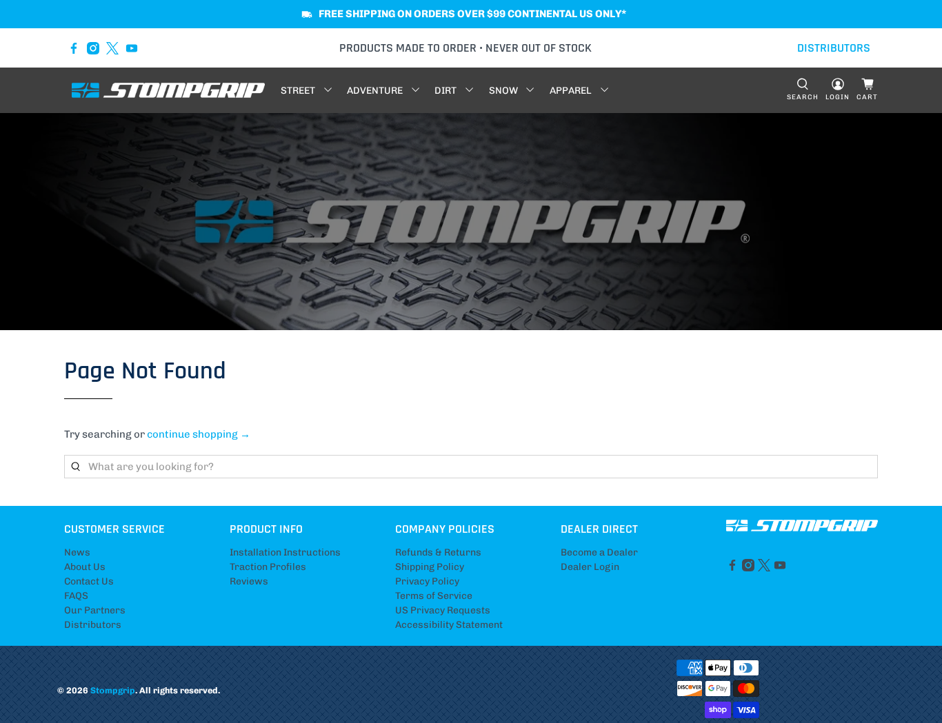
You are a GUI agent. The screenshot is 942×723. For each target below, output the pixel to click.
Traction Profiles (268, 567)
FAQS (76, 596)
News (77, 552)
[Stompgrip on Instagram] (93, 48)
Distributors (92, 625)
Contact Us (89, 581)
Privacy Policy (427, 581)
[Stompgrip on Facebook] (74, 48)
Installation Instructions (285, 552)
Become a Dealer (599, 552)
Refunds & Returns (438, 552)
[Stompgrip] (168, 90)
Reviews (249, 581)
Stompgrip (112, 690)
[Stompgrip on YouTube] (132, 48)
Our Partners (95, 610)
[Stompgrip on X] (112, 48)
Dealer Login (590, 567)
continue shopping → (198, 434)
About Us (85, 567)
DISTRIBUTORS (833, 48)
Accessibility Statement (449, 625)
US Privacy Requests (442, 610)
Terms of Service (433, 596)
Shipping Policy (429, 567)
